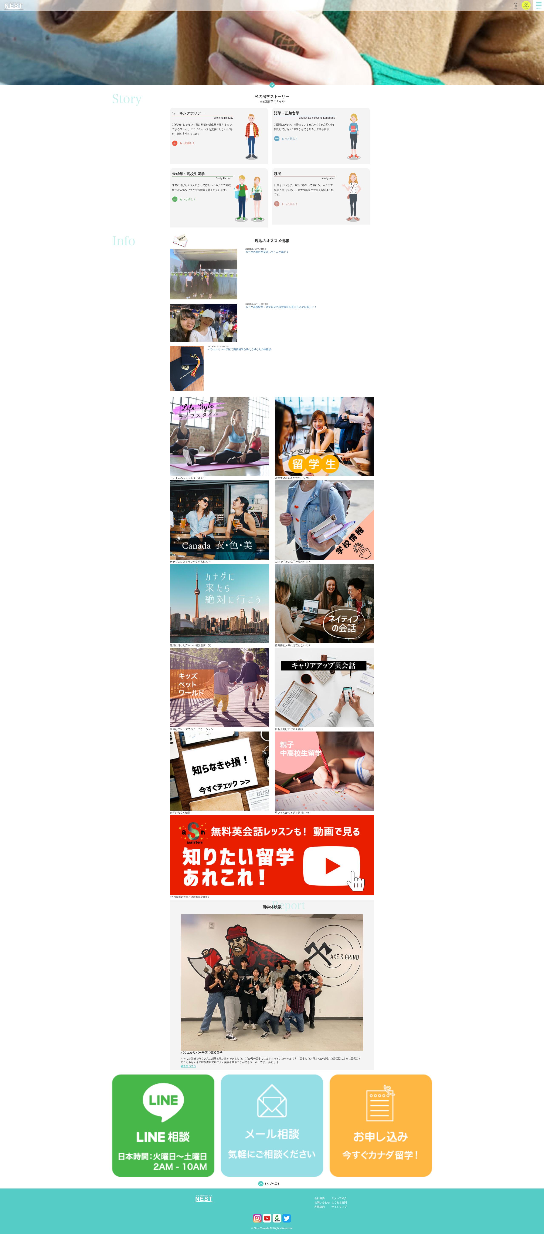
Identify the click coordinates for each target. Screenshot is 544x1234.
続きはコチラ (188, 1066)
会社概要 (319, 1198)
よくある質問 (339, 1202)
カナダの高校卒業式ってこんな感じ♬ (267, 252)
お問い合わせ (322, 1202)
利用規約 (319, 1207)
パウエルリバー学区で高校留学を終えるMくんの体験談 (239, 349)
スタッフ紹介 (339, 1198)
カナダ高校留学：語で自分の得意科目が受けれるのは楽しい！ (281, 307)
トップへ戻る (272, 1183)
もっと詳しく (187, 143)
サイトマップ (339, 1207)
